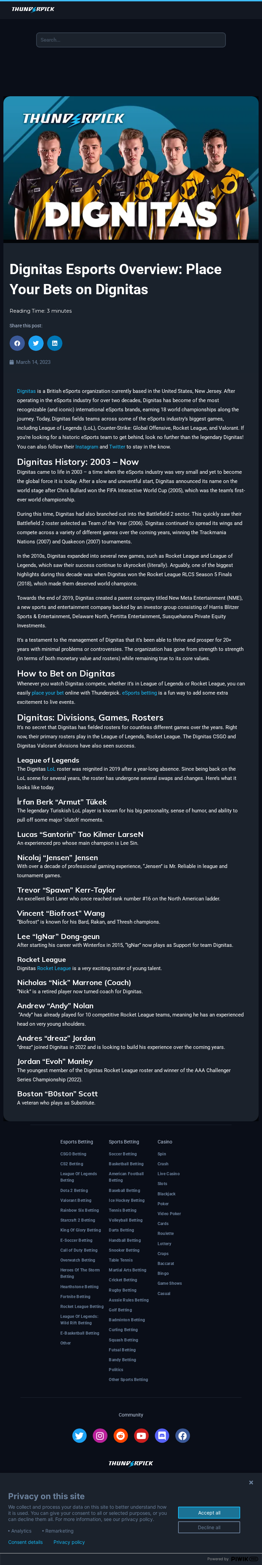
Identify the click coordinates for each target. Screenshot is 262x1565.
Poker (163, 1203)
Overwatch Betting (78, 1260)
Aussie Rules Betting (129, 1300)
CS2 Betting (71, 1164)
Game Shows (170, 1283)
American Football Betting (126, 1177)
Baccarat (166, 1263)
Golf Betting (120, 1310)
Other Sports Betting (128, 1379)
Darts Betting (121, 1230)
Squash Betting (123, 1340)
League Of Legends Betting (78, 1177)
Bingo (163, 1273)
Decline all (209, 1527)
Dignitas (26, 391)
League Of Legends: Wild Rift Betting (79, 1319)
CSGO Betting (73, 1154)
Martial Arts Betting (127, 1270)
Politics (116, 1369)
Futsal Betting (122, 1350)
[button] (17, 343)
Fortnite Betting (75, 1296)
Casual (164, 1293)
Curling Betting (123, 1329)
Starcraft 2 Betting (78, 1220)
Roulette (166, 1233)
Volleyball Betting (126, 1220)
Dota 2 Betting (74, 1190)
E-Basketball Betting (80, 1333)
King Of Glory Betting (80, 1230)
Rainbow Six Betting (79, 1210)
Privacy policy (69, 1542)
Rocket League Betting (82, 1306)
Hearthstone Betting (79, 1286)
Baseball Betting (124, 1190)
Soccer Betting (123, 1154)
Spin (162, 1154)
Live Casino (169, 1173)
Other (65, 1343)
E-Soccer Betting (76, 1240)
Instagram (86, 447)
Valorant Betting (76, 1200)
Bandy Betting (122, 1359)
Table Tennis (121, 1260)
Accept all (209, 1513)
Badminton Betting (127, 1320)
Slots (163, 1183)
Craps (163, 1253)
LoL (51, 769)
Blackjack (167, 1194)
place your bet (48, 693)
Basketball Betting (126, 1164)
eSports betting (139, 693)
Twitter (117, 447)
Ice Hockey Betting (127, 1200)
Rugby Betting (122, 1290)
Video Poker (169, 1213)
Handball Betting (125, 1240)
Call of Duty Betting (79, 1250)
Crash (163, 1164)
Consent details (25, 1542)
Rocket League (54, 968)
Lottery (164, 1243)
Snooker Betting (124, 1250)
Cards (163, 1223)
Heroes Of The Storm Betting (80, 1273)
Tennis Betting (122, 1210)
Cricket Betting (123, 1280)
